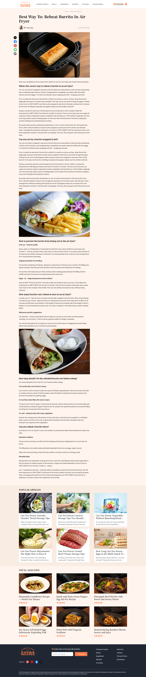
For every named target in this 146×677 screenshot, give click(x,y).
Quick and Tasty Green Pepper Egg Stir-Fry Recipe (72, 598)
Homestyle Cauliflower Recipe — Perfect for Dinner (34, 598)
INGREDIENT (64, 4)
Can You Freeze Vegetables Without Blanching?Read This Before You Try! (109, 517)
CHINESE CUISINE (41, 4)
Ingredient (100, 656)
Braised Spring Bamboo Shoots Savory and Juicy (110, 631)
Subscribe (81, 654)
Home (66, 11)
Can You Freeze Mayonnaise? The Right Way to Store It (35, 552)
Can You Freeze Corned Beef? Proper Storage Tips (71, 552)
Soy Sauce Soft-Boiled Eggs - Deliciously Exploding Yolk (33, 631)
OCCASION (85, 4)
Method (99, 659)
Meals (98, 653)
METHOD (75, 4)
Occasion (99, 663)
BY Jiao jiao (28, 28)
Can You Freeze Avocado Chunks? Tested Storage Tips (35, 517)
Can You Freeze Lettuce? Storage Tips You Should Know (70, 517)
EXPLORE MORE (97, 4)
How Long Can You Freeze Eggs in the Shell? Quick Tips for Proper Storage (110, 552)
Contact (120, 653)
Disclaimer (121, 659)
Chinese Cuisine (102, 649)
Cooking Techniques (75, 11)
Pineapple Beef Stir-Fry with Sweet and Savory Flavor (108, 598)
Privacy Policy (122, 656)
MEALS (54, 4)
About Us (120, 649)
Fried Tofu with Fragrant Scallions (69, 631)
